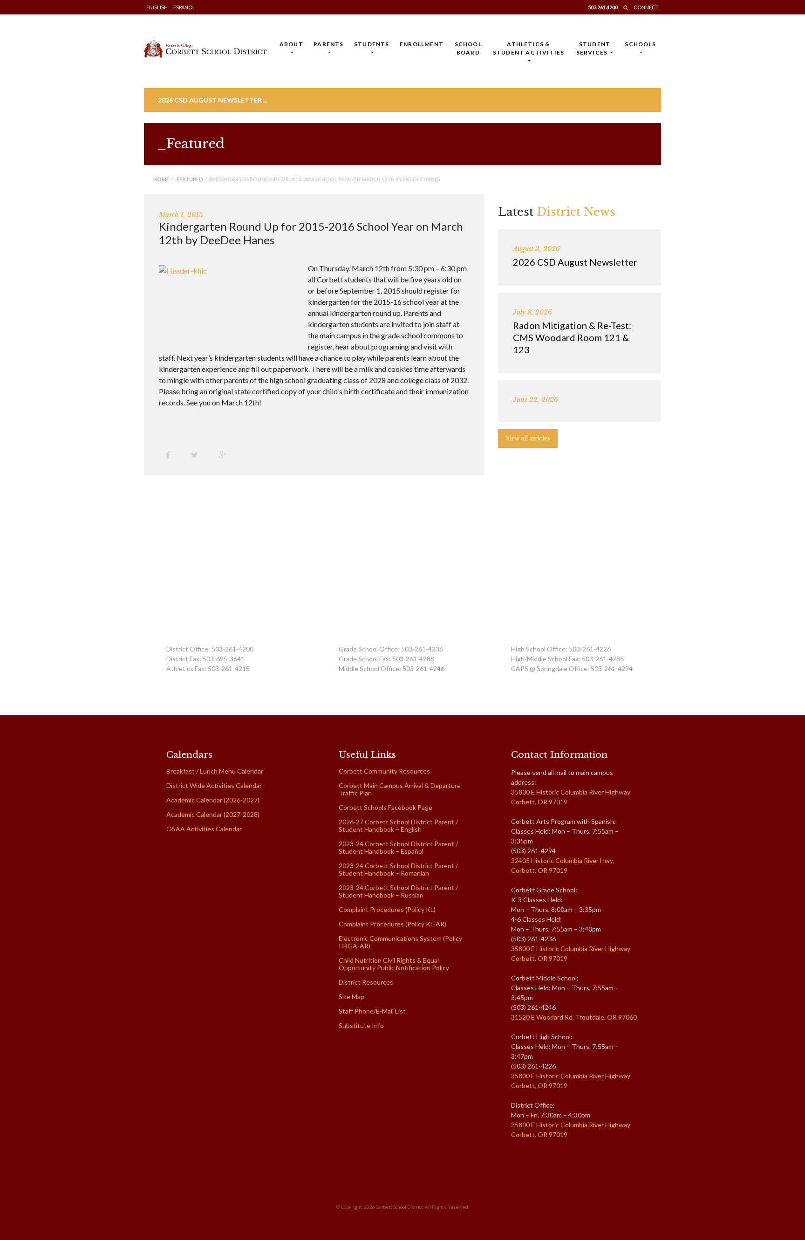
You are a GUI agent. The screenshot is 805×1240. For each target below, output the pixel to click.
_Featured (189, 179)
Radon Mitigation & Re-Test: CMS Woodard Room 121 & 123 (572, 337)
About (291, 44)
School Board (468, 48)
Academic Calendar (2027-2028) (212, 814)
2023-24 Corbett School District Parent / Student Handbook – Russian (398, 891)
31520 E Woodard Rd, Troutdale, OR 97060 (574, 1017)
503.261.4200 (603, 7)
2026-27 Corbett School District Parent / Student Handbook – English (398, 825)
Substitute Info (361, 1025)
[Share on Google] (226, 454)
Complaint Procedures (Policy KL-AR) (392, 924)
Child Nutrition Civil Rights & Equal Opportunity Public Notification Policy (394, 964)
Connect (646, 7)
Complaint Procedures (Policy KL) (387, 909)
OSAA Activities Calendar (204, 829)
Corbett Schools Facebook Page (385, 807)
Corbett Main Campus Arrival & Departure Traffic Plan (400, 789)
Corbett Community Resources (384, 771)
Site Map (351, 996)
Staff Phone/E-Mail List (372, 1011)
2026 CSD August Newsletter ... (212, 100)
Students (371, 44)
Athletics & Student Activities (529, 48)
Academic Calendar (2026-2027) (212, 800)
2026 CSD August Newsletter (575, 261)
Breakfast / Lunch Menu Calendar (214, 771)
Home (161, 179)
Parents (328, 44)
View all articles (527, 438)
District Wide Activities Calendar (214, 785)
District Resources (366, 982)
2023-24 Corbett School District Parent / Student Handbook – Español (398, 847)
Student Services (593, 48)
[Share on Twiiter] (198, 454)
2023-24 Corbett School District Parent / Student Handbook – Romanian (398, 869)
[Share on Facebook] (171, 454)
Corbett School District (399, 1207)
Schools (640, 44)
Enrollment (421, 44)
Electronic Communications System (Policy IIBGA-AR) (400, 942)
